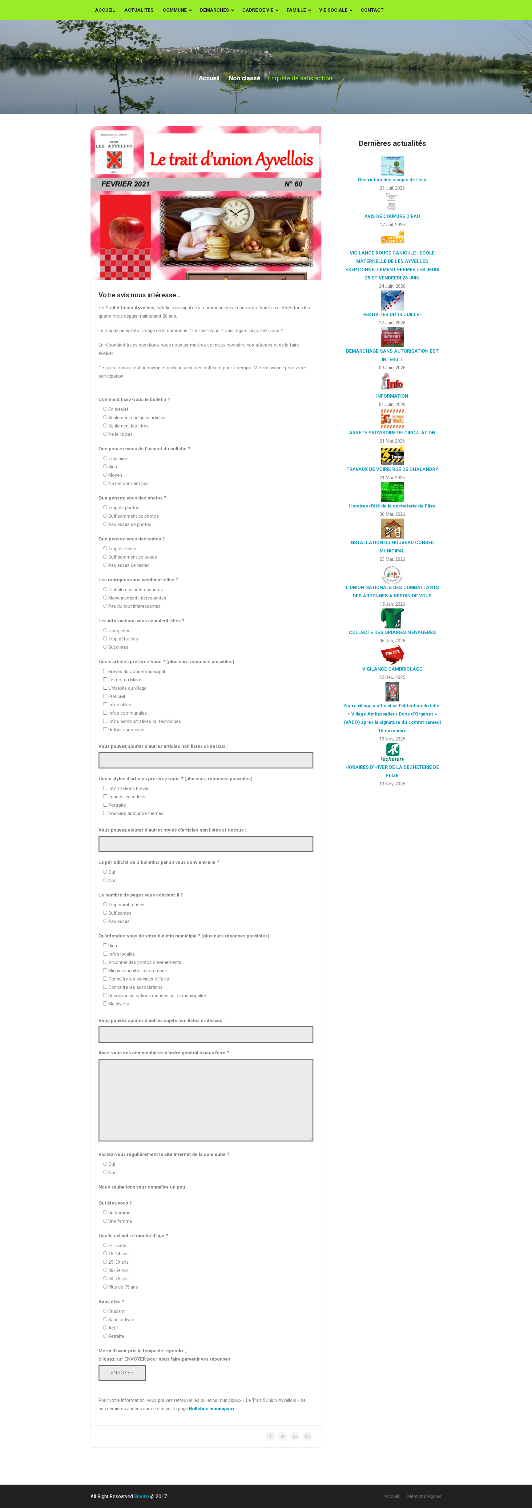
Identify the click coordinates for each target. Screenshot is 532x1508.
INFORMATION (392, 396)
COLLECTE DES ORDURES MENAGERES (392, 632)
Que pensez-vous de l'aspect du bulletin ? (144, 448)
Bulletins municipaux (212, 1408)
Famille (296, 10)
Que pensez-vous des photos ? (132, 498)
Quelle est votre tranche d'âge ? (133, 1235)
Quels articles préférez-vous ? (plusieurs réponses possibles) (166, 661)
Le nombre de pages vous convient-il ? (141, 895)
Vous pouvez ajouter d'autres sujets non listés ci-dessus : (162, 1020)
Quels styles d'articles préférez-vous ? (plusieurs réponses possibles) (175, 778)
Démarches (214, 10)
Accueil (105, 10)
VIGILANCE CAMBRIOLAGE (392, 669)
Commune (175, 10)
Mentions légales (424, 1496)
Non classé (244, 78)
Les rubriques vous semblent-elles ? (138, 580)
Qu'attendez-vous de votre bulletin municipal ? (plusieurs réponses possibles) (184, 936)
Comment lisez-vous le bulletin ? (134, 399)
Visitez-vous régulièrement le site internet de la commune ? (164, 1154)
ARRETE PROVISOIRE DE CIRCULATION (392, 432)
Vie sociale (333, 10)
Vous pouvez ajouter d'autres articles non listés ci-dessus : (163, 746)
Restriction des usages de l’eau (392, 179)
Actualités (139, 10)
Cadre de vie (257, 10)
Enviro (141, 1496)
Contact (372, 10)
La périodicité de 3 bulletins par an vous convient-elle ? (159, 862)
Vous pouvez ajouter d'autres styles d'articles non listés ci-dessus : (172, 830)
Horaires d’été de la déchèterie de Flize (392, 506)
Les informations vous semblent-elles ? (141, 621)
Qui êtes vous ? (115, 1203)
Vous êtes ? (111, 1301)
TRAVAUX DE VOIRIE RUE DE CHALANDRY (392, 469)
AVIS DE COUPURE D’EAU (392, 216)
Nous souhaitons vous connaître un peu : (143, 1187)
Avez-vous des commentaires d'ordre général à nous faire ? (164, 1053)
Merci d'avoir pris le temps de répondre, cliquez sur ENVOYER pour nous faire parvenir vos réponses (164, 1355)
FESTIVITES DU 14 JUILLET (392, 314)
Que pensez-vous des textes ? (132, 539)
